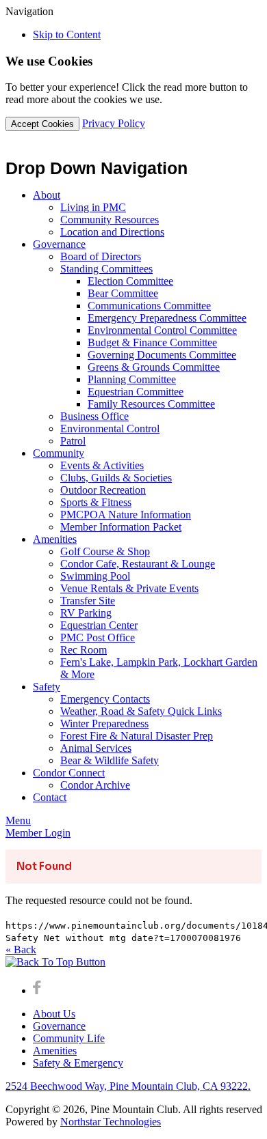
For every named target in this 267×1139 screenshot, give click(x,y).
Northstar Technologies (110, 1121)
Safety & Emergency (78, 1063)
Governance (59, 1026)
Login (38, 833)
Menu (18, 820)
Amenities (55, 1050)
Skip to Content (67, 34)
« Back (20, 949)
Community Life (69, 1038)
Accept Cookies (42, 124)
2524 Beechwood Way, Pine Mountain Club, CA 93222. (128, 1086)
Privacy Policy (113, 123)
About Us (54, 1014)
